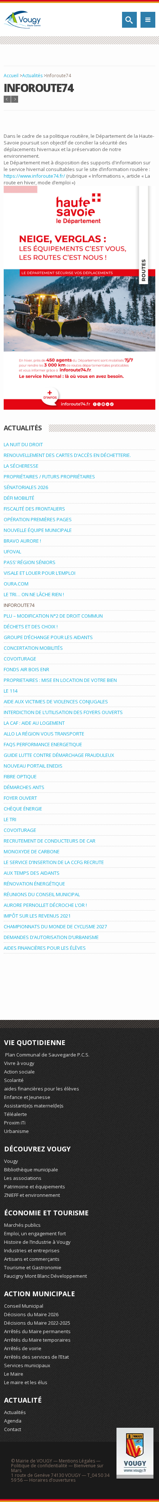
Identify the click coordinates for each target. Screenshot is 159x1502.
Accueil (11, 75)
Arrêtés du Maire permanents (37, 1331)
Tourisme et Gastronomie (32, 1267)
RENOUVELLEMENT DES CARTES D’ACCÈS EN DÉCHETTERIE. (67, 455)
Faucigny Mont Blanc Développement (45, 1276)
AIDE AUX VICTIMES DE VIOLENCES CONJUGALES (56, 701)
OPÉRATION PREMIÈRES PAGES (38, 519)
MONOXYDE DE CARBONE (32, 851)
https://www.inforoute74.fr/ (34, 176)
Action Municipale (39, 1293)
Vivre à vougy (19, 1063)
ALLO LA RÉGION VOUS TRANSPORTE (44, 733)
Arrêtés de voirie (22, 1348)
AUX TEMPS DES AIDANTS (32, 873)
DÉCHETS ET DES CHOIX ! (31, 626)
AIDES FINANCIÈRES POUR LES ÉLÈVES (45, 948)
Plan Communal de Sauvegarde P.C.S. (46, 1054)
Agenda (12, 1420)
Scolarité (14, 1080)
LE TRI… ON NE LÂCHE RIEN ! (34, 594)
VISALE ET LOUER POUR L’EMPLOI (39, 573)
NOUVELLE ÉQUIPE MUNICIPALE (38, 530)
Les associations (22, 1178)
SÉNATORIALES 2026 (26, 487)
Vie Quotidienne (34, 1042)
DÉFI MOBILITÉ (19, 498)
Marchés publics (22, 1225)
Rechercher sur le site (129, 20)
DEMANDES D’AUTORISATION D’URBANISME (51, 937)
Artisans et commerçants (32, 1259)
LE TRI (10, 819)
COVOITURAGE (20, 658)
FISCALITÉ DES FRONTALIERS (34, 508)
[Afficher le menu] (148, 20)
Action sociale (19, 1071)
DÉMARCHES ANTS (24, 787)
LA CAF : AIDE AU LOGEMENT (34, 723)
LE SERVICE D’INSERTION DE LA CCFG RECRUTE (54, 862)
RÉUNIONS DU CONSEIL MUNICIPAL (42, 894)
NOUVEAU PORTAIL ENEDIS (33, 765)
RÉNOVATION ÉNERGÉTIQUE (34, 883)
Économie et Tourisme (46, 1212)
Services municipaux (27, 1365)
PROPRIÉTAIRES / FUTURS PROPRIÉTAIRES (49, 476)
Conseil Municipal (23, 1306)
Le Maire (13, 1373)
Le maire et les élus (25, 1382)
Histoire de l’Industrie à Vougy (37, 1242)
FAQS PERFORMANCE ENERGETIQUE (43, 744)
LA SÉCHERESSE (21, 465)
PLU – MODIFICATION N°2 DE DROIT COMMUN (53, 615)
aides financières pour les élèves (41, 1088)
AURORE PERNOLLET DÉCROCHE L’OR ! (45, 905)
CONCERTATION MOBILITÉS (33, 648)
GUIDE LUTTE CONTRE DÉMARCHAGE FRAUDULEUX (59, 755)
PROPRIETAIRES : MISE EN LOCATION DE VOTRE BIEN (60, 680)
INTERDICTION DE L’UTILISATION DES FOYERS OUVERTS (63, 712)
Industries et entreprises (32, 1250)
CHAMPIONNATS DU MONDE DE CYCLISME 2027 (55, 926)
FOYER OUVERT (20, 798)
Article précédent (7, 99)
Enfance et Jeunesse (27, 1097)
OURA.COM (16, 583)
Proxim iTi (15, 1122)
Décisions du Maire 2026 (31, 1314)
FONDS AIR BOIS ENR (26, 669)
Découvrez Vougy (37, 1148)
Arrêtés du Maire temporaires (37, 1340)
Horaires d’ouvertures (52, 1480)
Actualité (23, 1400)
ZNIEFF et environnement (32, 1195)
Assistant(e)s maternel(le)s (34, 1105)
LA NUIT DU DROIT (23, 444)
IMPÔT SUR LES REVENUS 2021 (37, 915)
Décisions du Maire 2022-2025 (37, 1323)
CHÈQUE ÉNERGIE (23, 808)
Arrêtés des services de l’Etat (36, 1356)
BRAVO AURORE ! (22, 540)
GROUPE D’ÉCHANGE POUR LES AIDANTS (48, 637)
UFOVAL (12, 551)
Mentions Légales (77, 1461)
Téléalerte (15, 1114)
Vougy (11, 1161)
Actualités (32, 75)
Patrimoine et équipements (34, 1186)
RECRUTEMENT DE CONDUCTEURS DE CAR (49, 840)
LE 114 (10, 690)
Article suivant (14, 99)
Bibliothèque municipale (31, 1169)
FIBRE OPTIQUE (20, 776)
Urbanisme (16, 1131)
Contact (12, 1429)
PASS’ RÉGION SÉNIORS (29, 562)
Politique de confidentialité (39, 1465)
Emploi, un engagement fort (35, 1233)
